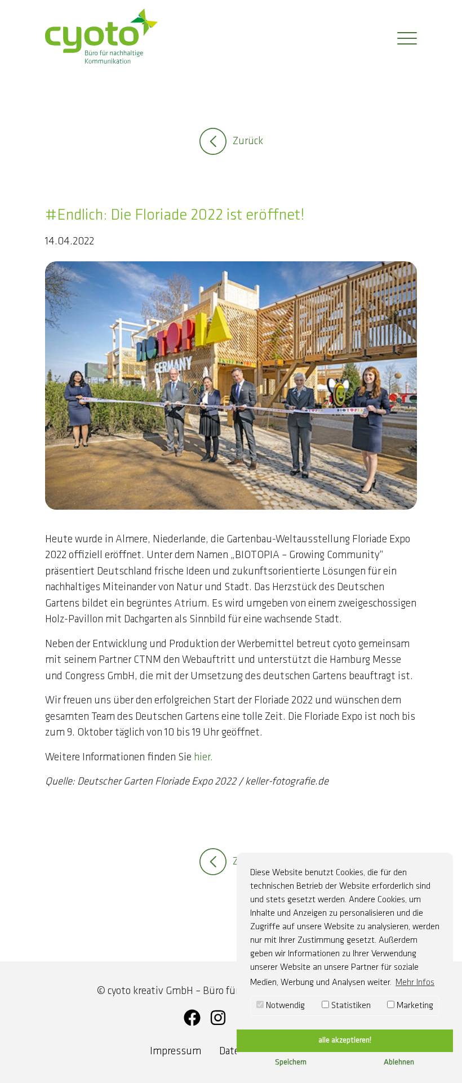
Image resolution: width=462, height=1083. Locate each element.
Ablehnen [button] (399, 1062)
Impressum (175, 1051)
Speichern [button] (290, 1062)
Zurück (248, 141)
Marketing (413, 1005)
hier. (203, 757)
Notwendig (284, 1005)
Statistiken (350, 1005)
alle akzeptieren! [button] (344, 1040)
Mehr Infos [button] (415, 982)
